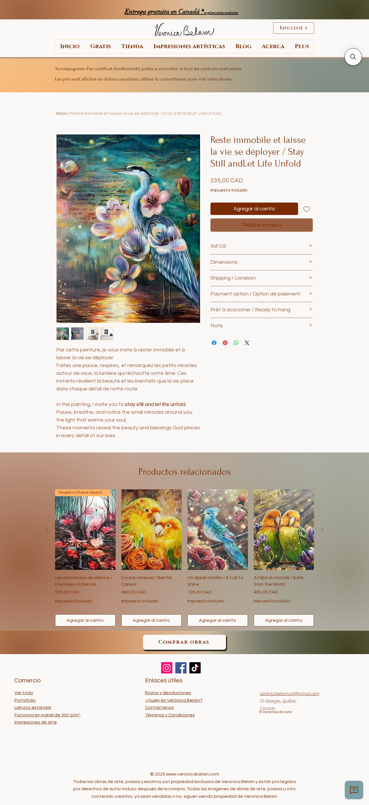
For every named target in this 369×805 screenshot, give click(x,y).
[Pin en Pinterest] (225, 342)
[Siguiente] (322, 529)
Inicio (61, 113)
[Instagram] (166, 667)
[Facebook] (181, 667)
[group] (184, 558)
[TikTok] (195, 667)
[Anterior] (46, 529)
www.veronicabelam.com (192, 774)
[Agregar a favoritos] (306, 209)
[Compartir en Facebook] (214, 342)
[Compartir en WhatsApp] (236, 342)
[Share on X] (247, 342)
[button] (353, 56)
